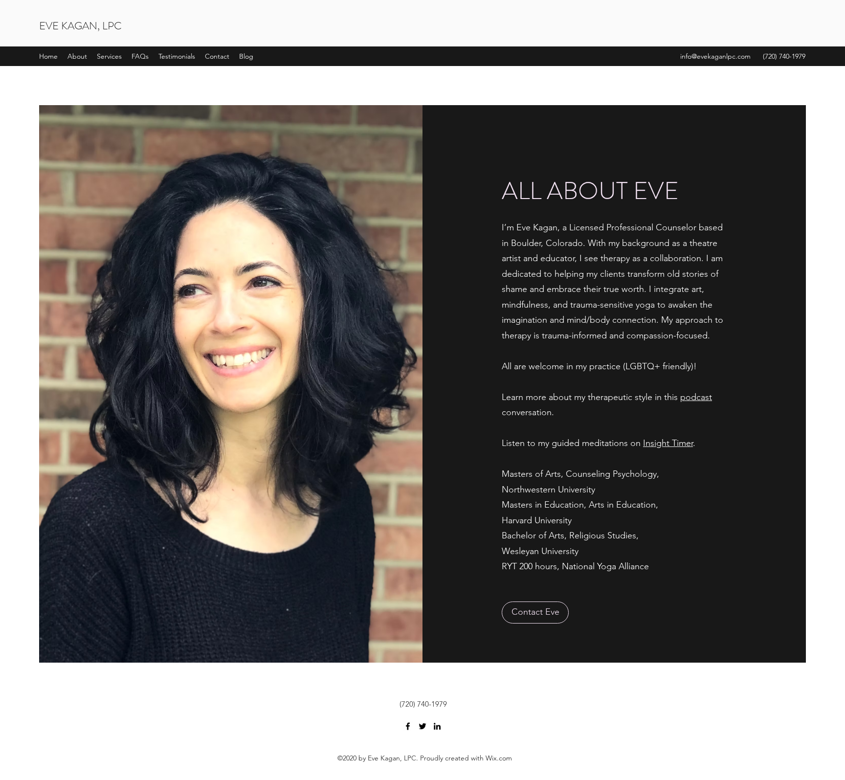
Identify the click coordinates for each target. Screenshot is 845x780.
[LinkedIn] (437, 726)
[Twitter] (422, 726)
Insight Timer (668, 443)
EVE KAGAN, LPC (80, 25)
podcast (696, 397)
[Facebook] (408, 726)
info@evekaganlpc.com (715, 56)
